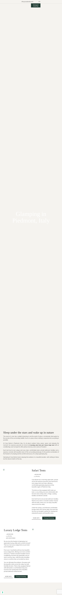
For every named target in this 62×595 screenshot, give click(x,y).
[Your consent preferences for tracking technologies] (2, 592)
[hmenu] (39, 8)
